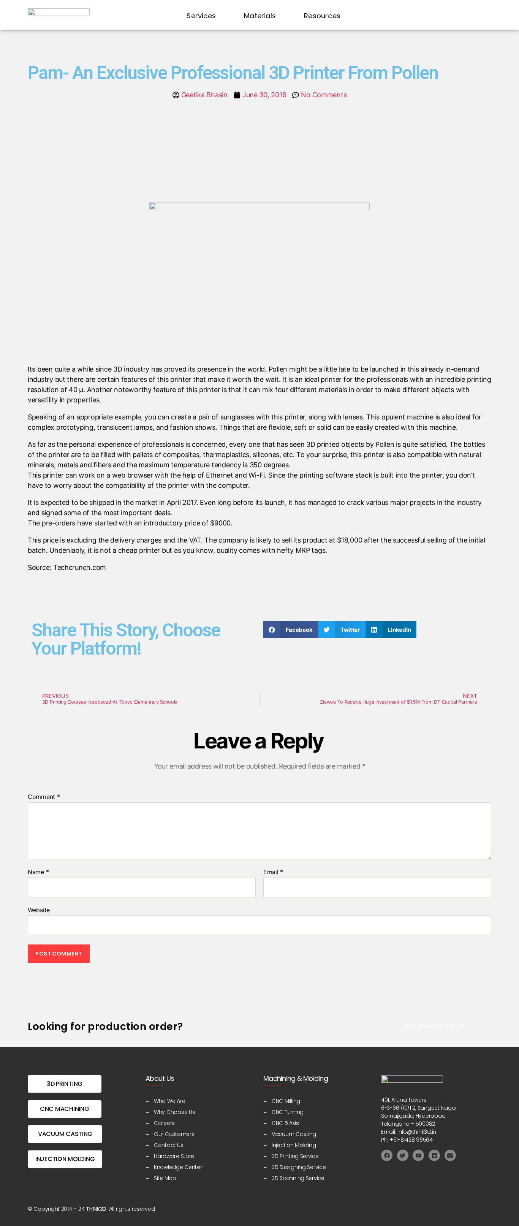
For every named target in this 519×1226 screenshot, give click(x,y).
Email (273, 872)
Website (39, 909)
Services (201, 16)
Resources (322, 16)
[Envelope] (450, 1155)
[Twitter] (402, 1155)
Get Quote (394, 16)
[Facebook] (386, 1155)
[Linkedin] (434, 1155)
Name (38, 872)
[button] (290, 629)
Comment (44, 797)
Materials (260, 16)
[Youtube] (418, 1155)
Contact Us (454, 16)
